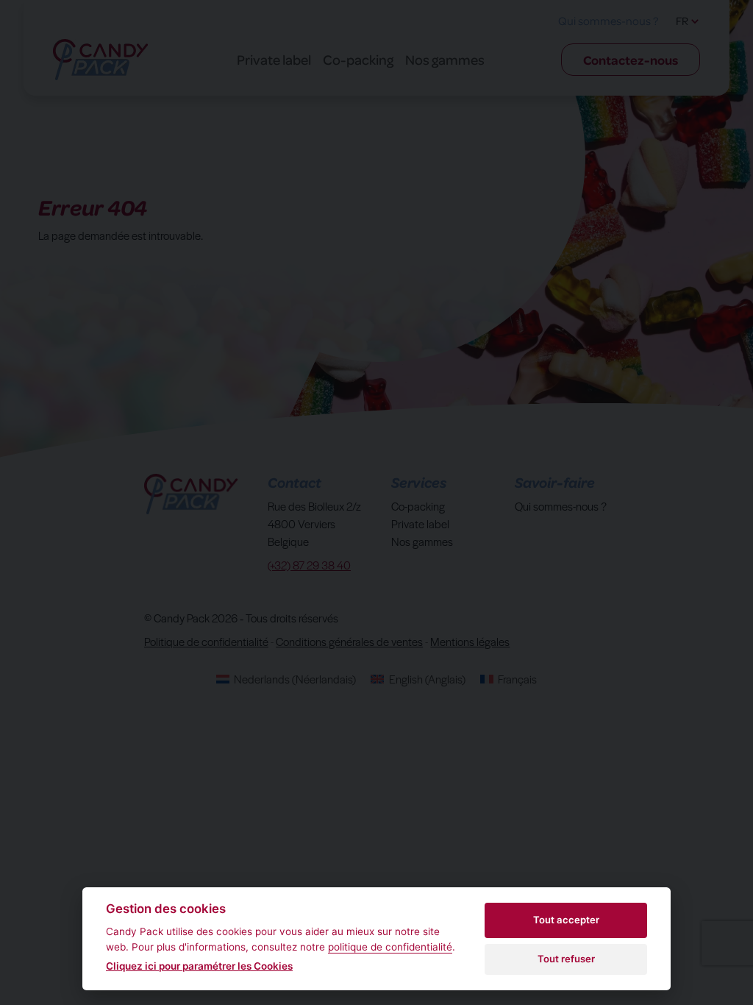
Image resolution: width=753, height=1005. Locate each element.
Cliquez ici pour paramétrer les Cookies (199, 966)
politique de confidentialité (390, 947)
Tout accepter (566, 920)
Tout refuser (566, 959)
